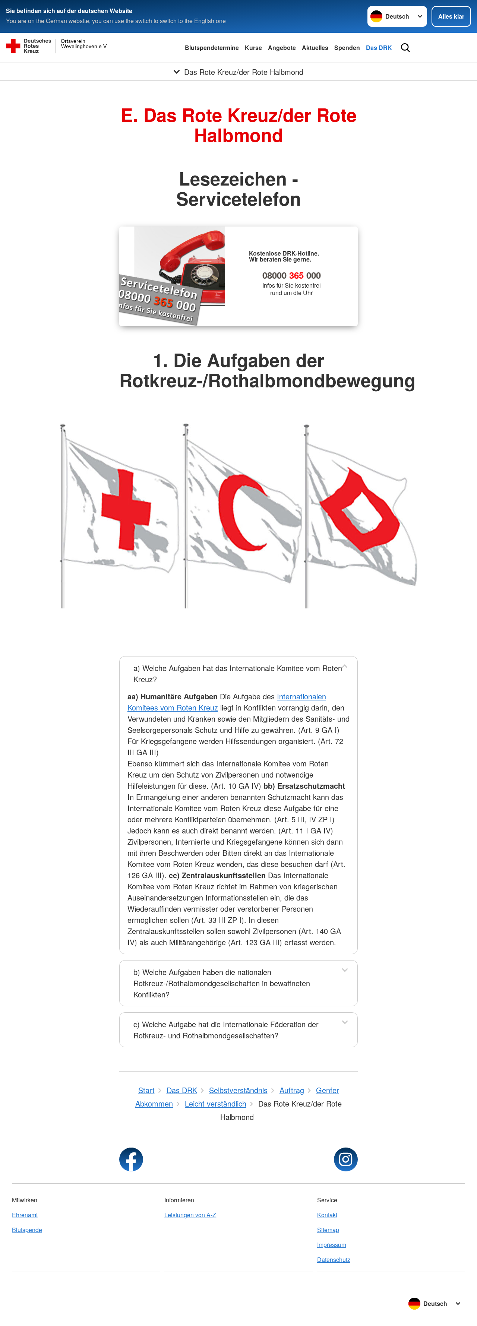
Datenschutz (333, 1259)
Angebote (282, 47)
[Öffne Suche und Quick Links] (405, 48)
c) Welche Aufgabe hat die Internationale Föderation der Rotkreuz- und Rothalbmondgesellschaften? (226, 1030)
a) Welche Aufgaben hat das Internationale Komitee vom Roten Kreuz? (237, 673)
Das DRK (379, 47)
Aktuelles (315, 47)
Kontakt (327, 1215)
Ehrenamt (25, 1215)
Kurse (253, 47)
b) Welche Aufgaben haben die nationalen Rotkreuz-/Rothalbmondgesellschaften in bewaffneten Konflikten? (221, 983)
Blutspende (27, 1229)
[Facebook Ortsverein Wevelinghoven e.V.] (131, 1159)
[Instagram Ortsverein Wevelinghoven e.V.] (346, 1159)
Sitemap (328, 1229)
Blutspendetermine (212, 47)
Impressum (331, 1244)
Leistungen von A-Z (190, 1215)
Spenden (347, 47)
